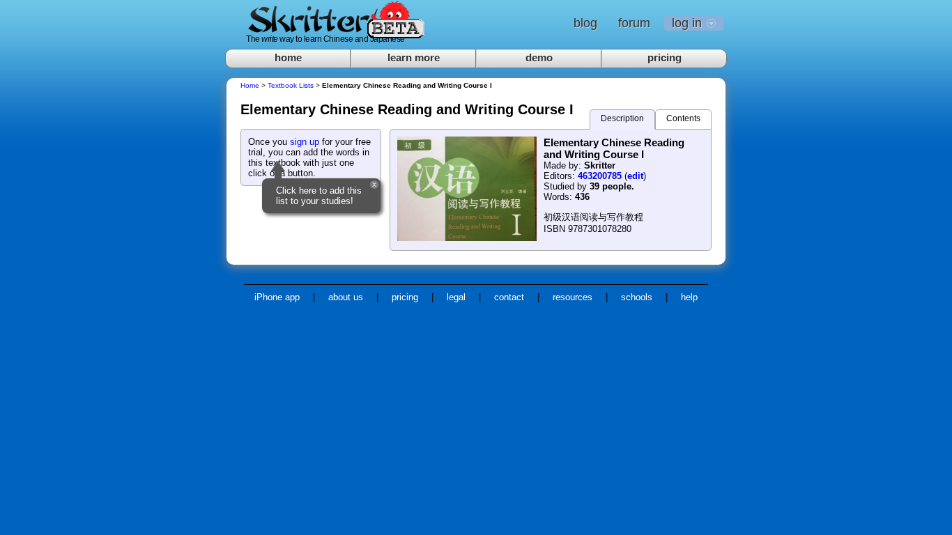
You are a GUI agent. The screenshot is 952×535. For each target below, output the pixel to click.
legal (456, 297)
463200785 (600, 176)
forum (634, 23)
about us (345, 297)
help (689, 297)
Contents (683, 118)
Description (622, 118)
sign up (304, 142)
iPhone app (277, 297)
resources (572, 297)
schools (636, 297)
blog (585, 23)
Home (249, 85)
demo (539, 57)
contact (509, 297)
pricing (664, 57)
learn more (413, 57)
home (288, 57)
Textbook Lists (291, 85)
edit (635, 176)
